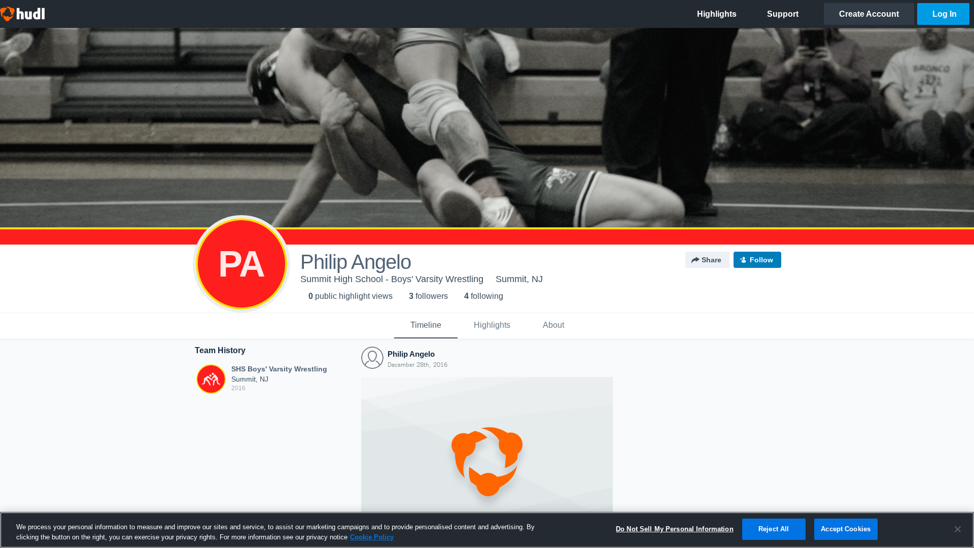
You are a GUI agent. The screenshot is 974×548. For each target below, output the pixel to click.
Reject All (773, 529)
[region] (487, 530)
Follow (761, 260)
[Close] (958, 529)
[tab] (426, 325)
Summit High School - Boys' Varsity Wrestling (391, 279)
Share (711, 260)
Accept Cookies (846, 529)
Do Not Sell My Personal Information (675, 529)
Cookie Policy (372, 537)
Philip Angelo (411, 354)
